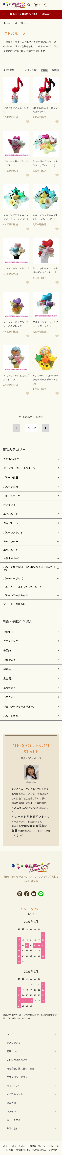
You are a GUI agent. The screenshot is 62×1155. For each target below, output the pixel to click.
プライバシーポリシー (18, 1077)
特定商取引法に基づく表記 (20, 1068)
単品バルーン (10, 550)
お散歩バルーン (12, 558)
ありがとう (9, 687)
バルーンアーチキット (15, 595)
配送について (14, 1042)
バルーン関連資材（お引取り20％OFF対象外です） (29, 568)
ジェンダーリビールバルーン (19, 468)
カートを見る (14, 1120)
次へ (45, 428)
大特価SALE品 (11, 459)
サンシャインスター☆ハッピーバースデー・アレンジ (45, 379)
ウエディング (10, 641)
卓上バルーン (22, 23)
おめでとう (9, 659)
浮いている (9, 505)
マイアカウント (15, 1094)
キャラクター (10, 541)
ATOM (16, 1085)
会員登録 (11, 1102)
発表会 (7, 669)
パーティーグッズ (13, 578)
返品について (14, 1051)
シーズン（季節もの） (15, 603)
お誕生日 (8, 631)
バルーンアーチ (11, 496)
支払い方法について (17, 1060)
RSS (9, 1085)
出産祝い (8, 678)
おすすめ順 (31, 70)
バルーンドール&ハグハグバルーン (22, 587)
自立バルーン (10, 523)
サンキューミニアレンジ (16, 268)
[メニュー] (55, 5)
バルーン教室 (10, 477)
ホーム (6, 23)
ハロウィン (9, 697)
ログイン (11, 1111)
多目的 (7, 650)
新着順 (55, 70)
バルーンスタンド (13, 532)
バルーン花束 (10, 486)
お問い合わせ (14, 1128)
